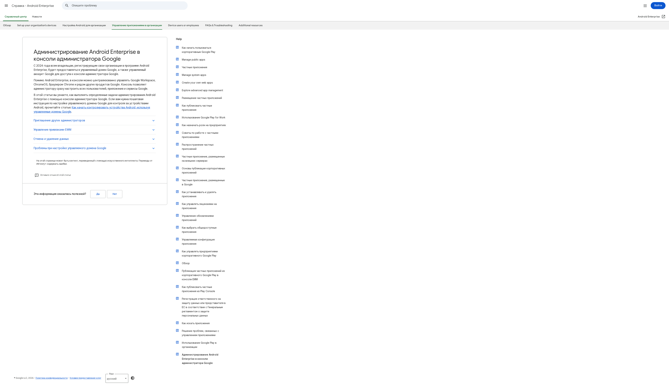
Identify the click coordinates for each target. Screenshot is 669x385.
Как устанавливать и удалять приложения (199, 194)
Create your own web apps (197, 82)
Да (98, 193)
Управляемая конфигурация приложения (198, 241)
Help (179, 39)
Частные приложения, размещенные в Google (203, 182)
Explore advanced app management (202, 90)
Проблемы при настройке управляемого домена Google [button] (69, 148)
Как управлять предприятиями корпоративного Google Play (200, 253)
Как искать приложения (196, 323)
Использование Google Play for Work (203, 117)
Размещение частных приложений (202, 98)
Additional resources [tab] (251, 25)
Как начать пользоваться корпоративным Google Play (198, 50)
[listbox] (116, 378)
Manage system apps (194, 75)
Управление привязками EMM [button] (52, 129)
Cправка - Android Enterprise (33, 6)
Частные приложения (194, 67)
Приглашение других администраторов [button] (59, 120)
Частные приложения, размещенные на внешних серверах (203, 158)
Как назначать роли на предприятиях (204, 125)
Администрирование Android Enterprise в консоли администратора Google (200, 359)
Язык (111, 373)
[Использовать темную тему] (132, 378)
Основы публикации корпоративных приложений (203, 170)
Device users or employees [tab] (183, 25)
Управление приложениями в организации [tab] (137, 25)
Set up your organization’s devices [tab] (36, 25)
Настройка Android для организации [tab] (84, 25)
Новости (37, 16)
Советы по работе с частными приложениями (200, 135)
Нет (115, 193)
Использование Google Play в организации (199, 345)
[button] (6, 5)
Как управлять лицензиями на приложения (199, 206)
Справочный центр (16, 16)
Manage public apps (193, 59)
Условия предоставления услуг (85, 378)
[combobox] (129, 6)
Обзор (186, 263)
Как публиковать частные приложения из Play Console (198, 289)
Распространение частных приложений (198, 146)
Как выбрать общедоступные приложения (199, 229)
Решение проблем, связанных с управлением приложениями (200, 333)
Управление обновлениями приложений (198, 218)
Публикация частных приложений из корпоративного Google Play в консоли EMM (203, 275)
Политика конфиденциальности (52, 378)
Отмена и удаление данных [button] (51, 139)
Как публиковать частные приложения (197, 107)
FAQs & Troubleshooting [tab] (218, 25)
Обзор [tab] (7, 25)
